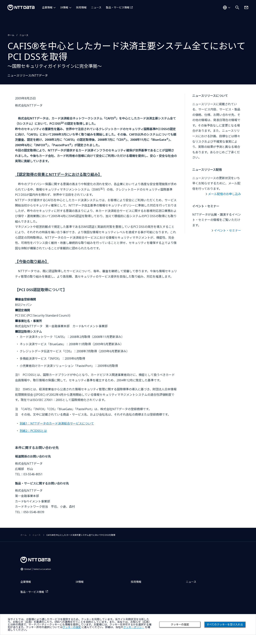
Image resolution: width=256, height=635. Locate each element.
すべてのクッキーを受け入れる (225, 624)
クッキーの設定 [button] (72, 627)
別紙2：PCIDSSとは (33, 431)
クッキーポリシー (133, 627)
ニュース (96, 7)
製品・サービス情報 (117, 7)
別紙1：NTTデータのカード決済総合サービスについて (57, 423)
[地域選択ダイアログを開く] (227, 7)
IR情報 (64, 7)
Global (37, 569)
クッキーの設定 (180, 624)
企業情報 (47, 7)
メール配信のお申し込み (224, 194)
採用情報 (81, 7)
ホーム (10, 35)
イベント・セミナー (227, 230)
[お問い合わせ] (246, 7)
